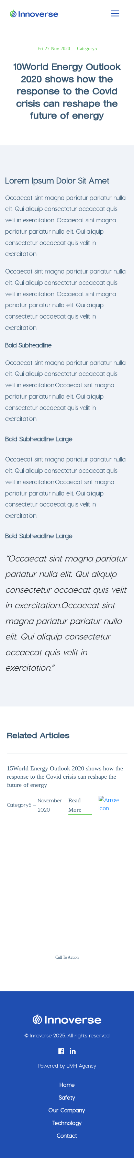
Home (67, 1084)
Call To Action (67, 957)
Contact (67, 1135)
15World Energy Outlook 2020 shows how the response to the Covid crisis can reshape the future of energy (65, 776)
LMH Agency (81, 1065)
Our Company (67, 1110)
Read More (74, 805)
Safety (67, 1097)
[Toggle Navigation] (115, 13)
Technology (67, 1123)
